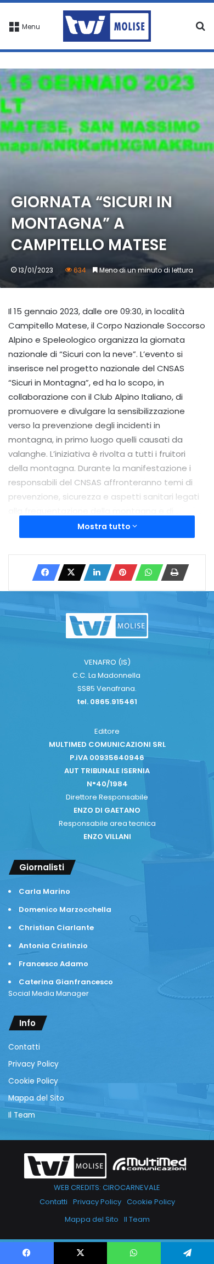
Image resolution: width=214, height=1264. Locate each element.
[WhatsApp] (146, 572)
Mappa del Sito (36, 1098)
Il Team (21, 1115)
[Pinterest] (120, 572)
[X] (69, 572)
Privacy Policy (33, 1064)
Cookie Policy (33, 1081)
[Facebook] (43, 572)
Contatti (24, 1047)
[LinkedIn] (94, 572)
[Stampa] (172, 572)
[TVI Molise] (107, 26)
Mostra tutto (104, 526)
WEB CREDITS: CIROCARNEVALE (107, 1187)
